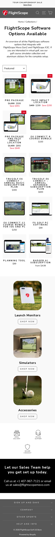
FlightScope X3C (41, 47)
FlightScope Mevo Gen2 (15, 47)
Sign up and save (27, 502)
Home (21, 21)
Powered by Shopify (27, 534)
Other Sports (27, 517)
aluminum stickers (16, 56)
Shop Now (27, 321)
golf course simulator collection (25, 53)
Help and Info (26, 524)
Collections (31, 21)
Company (26, 510)
